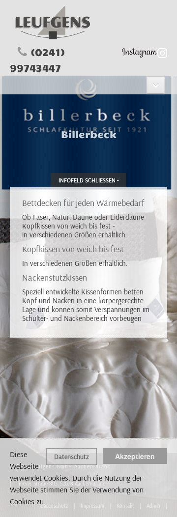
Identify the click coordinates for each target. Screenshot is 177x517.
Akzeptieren (135, 456)
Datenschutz (71, 456)
